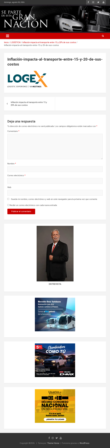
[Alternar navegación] (7, 36)
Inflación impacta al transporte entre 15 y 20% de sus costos (29, 103)
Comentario (13, 131)
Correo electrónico (16, 175)
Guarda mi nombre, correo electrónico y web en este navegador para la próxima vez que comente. (54, 199)
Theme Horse (53, 443)
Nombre (11, 163)
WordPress (84, 443)
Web (9, 187)
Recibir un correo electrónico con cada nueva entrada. (33, 205)
